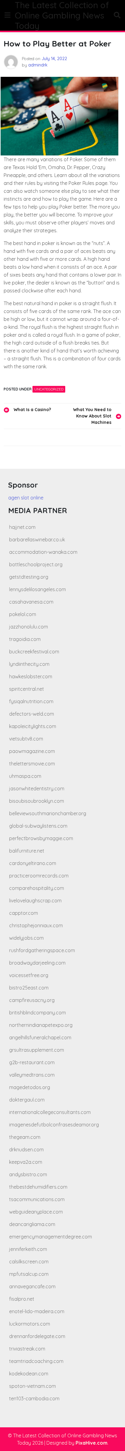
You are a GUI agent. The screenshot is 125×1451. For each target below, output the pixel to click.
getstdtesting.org (28, 577)
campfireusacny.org (32, 1000)
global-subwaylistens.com (38, 826)
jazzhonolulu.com (28, 627)
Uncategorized (48, 389)
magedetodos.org (29, 1087)
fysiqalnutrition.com (31, 701)
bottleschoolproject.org (35, 564)
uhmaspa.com (25, 776)
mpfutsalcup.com (29, 1274)
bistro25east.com (29, 988)
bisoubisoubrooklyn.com (36, 801)
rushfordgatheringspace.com (42, 950)
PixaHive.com (91, 1443)
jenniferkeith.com (28, 1249)
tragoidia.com (25, 639)
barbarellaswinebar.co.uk (37, 539)
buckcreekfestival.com (34, 652)
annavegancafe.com (32, 1286)
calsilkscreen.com (29, 1262)
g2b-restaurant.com (32, 1062)
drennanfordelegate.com (37, 1336)
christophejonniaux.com (36, 925)
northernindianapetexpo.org (41, 1025)
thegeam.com (24, 1137)
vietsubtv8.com (26, 739)
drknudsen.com (26, 1149)
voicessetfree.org (28, 975)
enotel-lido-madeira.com (36, 1311)
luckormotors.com (29, 1324)
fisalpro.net (21, 1299)
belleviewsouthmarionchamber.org (47, 813)
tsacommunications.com (37, 1199)
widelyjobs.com (26, 938)
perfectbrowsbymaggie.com (41, 838)
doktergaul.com (27, 1100)
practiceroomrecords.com (39, 876)
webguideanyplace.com (36, 1212)
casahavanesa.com (31, 602)
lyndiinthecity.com (29, 664)
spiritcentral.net (26, 689)
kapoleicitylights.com (32, 726)
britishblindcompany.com (37, 1013)
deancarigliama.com (32, 1224)
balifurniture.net (26, 851)
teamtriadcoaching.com (36, 1361)
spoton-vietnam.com (32, 1386)
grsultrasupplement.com (36, 1050)
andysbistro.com (28, 1174)
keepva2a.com (25, 1162)
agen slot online (25, 498)
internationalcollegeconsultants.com (50, 1112)
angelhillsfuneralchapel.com (40, 1037)
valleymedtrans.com (32, 1075)
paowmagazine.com (32, 751)
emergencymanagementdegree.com (50, 1237)
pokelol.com (22, 614)
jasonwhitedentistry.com (36, 788)
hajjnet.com (22, 527)
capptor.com (23, 913)
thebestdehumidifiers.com (38, 1187)
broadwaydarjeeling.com (37, 963)
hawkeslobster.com (30, 676)
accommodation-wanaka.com (43, 552)
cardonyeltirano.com (32, 863)
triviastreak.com (27, 1349)
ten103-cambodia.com (34, 1398)
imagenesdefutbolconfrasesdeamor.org (54, 1125)
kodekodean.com (28, 1374)
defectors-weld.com (31, 714)
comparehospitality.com (36, 888)
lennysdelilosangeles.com (37, 589)
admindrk (38, 65)
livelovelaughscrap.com (35, 901)
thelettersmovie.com (32, 764)
